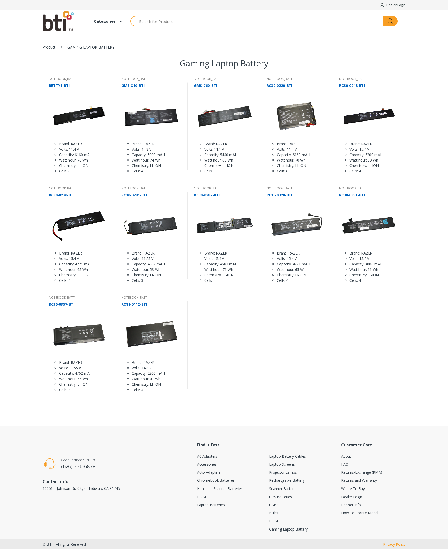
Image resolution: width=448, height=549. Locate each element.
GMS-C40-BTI (132, 85)
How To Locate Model (359, 512)
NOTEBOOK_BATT (62, 79)
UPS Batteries (280, 496)
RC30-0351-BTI (352, 195)
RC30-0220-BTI (279, 85)
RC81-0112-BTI (134, 304)
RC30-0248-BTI (352, 85)
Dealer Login (351, 496)
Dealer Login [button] (395, 5)
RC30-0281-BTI (134, 195)
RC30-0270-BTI (61, 195)
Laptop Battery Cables (287, 456)
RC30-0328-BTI (279, 195)
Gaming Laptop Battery (288, 529)
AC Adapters (207, 456)
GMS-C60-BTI (205, 85)
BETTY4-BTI (59, 85)
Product (49, 47)
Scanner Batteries (283, 488)
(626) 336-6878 (78, 466)
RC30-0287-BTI (207, 195)
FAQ (344, 464)
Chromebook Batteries (216, 480)
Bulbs (273, 512)
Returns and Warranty (359, 480)
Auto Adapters (209, 472)
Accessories (206, 464)
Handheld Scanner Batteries (220, 488)
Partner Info (351, 504)
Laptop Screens (282, 464)
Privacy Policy (394, 544)
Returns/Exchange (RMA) (361, 472)
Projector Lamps (283, 472)
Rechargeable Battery (287, 480)
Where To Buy (353, 488)
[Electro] (62, 21)
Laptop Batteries (211, 504)
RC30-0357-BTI (61, 304)
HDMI (202, 496)
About (346, 456)
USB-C (274, 504)
